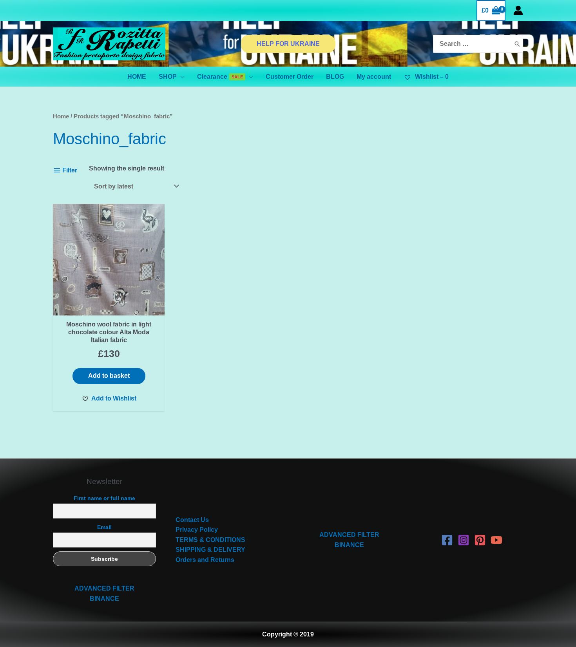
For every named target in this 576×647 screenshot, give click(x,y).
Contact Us (192, 520)
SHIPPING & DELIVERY (210, 549)
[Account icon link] (518, 10)
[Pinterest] (480, 540)
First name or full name (104, 498)
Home (61, 116)
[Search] (517, 44)
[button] (109, 398)
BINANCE (104, 598)
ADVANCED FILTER (104, 588)
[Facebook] (447, 540)
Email (104, 527)
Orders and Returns (205, 559)
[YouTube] (496, 540)
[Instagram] (463, 540)
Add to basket (109, 375)
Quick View (108, 307)
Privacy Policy (197, 529)
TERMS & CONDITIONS (210, 539)
